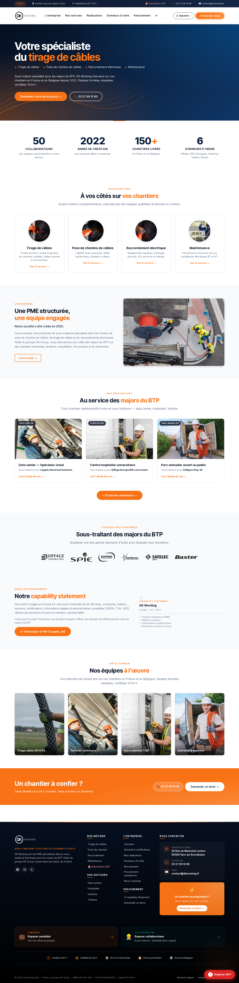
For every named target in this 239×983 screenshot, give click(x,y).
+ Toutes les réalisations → (119, 495)
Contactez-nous (210, 15)
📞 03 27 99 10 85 (182, 3)
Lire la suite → (28, 358)
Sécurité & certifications (137, 849)
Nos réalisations (133, 855)
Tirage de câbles (97, 844)
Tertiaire (92, 899)
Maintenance (95, 860)
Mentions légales (185, 977)
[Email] (25, 870)
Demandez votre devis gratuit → (40, 96)
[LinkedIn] (17, 870)
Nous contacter (132, 881)
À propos (129, 844)
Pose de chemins (97, 849)
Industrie (92, 894)
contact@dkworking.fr (185, 873)
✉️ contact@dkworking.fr (211, 3)
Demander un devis (135, 902)
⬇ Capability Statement (137, 897)
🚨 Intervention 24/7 (155, 3)
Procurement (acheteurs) (131, 873)
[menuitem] (53, 15)
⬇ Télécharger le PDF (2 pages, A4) (42, 631)
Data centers (95, 882)
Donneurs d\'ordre (134, 860)
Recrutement (131, 866)
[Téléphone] (32, 870)
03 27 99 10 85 (181, 864)
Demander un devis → (205, 786)
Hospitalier (94, 888)
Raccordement (96, 855)
